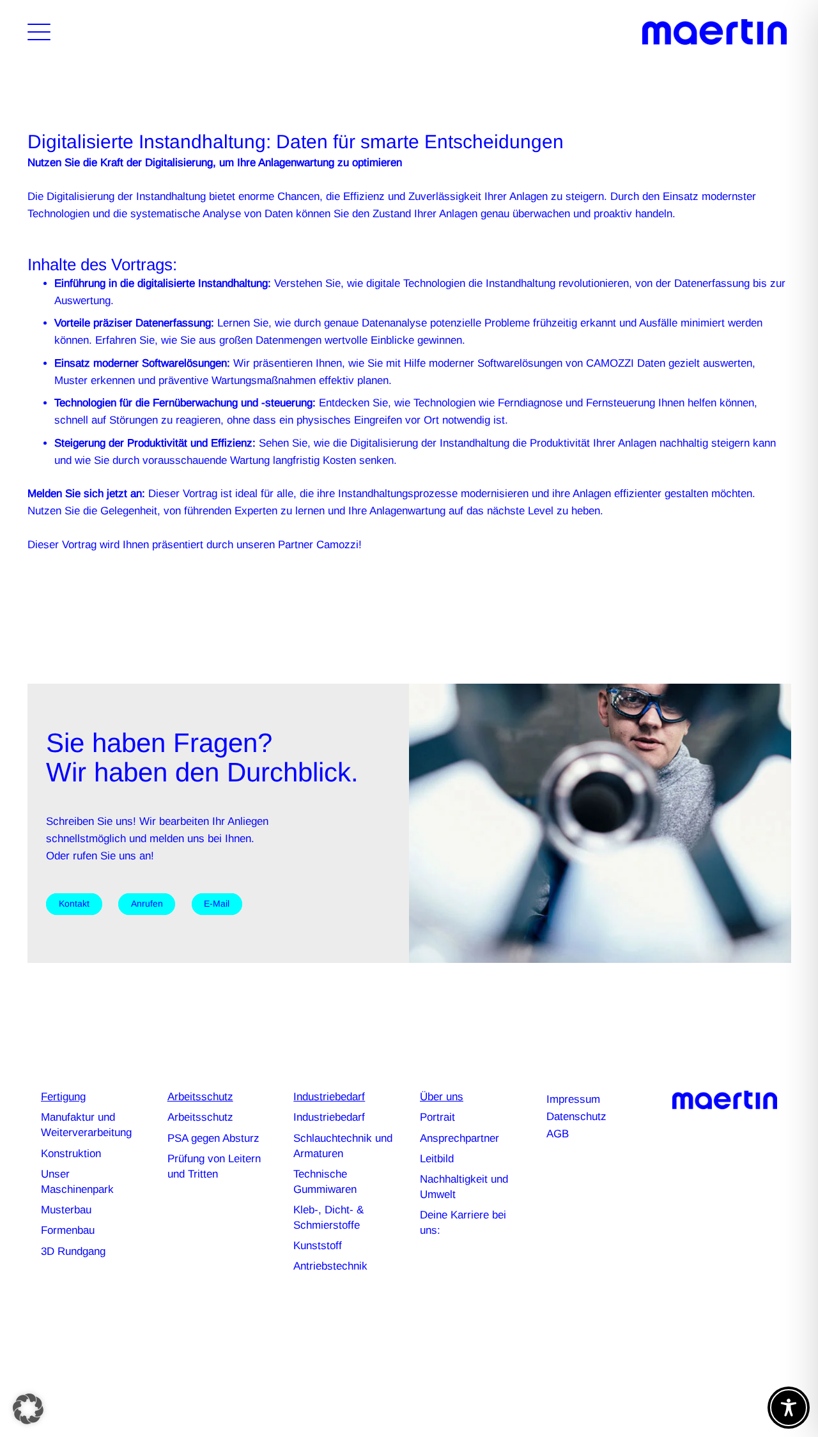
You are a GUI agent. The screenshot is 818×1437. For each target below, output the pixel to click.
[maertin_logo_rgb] (714, 32)
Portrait (437, 1117)
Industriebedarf (329, 1117)
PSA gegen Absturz (213, 1138)
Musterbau (66, 1210)
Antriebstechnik (330, 1266)
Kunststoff (317, 1246)
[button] (39, 31)
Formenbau (68, 1230)
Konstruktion (71, 1154)
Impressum (573, 1099)
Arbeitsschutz (200, 1117)
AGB (557, 1134)
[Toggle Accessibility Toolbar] (788, 1407)
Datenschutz (576, 1116)
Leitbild (437, 1159)
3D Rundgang (73, 1251)
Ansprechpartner (459, 1138)
